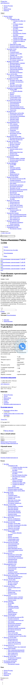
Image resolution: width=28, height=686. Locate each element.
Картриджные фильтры (16, 67)
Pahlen (5, 256)
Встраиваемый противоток (17, 138)
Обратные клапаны (15, 167)
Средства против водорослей (17, 181)
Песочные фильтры (15, 64)
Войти (2, 440)
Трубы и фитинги (11, 163)
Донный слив (13, 55)
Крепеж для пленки (15, 96)
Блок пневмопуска (15, 219)
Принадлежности (14, 174)
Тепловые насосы (14, 105)
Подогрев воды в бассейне (14, 100)
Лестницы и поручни (12, 78)
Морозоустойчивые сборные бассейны (18, 37)
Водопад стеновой (15, 144)
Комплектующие (14, 71)
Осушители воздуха (12, 208)
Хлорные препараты (15, 180)
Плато (11, 150)
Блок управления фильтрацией (18, 214)
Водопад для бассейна (13, 141)
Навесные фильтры (15, 66)
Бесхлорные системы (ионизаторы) (15, 134)
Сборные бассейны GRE (19, 39)
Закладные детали (11, 49)
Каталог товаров (8, 16)
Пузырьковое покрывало (16, 222)
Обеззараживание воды (13, 122)
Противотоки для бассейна (14, 136)
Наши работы (7, 9)
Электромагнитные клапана (17, 108)
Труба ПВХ (13, 164)
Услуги (5, 7)
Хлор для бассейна (15, 194)
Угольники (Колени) (15, 169)
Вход (2, 679)
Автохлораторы (14, 128)
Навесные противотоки (16, 139)
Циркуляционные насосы (16, 106)
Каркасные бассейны (15, 44)
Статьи (5, 401)
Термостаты (13, 110)
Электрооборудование (13, 213)
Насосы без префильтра (16, 77)
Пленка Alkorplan (17, 91)
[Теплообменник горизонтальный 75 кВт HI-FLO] (14, 261)
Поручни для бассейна (16, 85)
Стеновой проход (14, 52)
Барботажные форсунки (16, 152)
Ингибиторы (13, 192)
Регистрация (12, 442)
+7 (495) (5, 233)
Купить (3, 311)
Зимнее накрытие (14, 224)
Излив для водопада (15, 142)
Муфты (12, 171)
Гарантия (6, 402)
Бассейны (9, 17)
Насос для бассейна (12, 74)
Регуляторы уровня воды (16, 60)
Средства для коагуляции (16, 196)
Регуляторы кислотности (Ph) (18, 178)
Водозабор (13, 50)
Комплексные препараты (16, 185)
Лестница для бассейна (16, 80)
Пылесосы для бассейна (13, 200)
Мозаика (12, 92)
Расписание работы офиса (11, 410)
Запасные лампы (14, 119)
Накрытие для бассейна (13, 221)
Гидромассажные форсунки (17, 160)
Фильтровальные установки (17, 63)
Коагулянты (13, 183)
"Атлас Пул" (4, 419)
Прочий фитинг (14, 175)
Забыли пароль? (5, 442)
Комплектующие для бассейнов (18, 47)
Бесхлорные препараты (16, 186)
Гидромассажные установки (17, 158)
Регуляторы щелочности (16, 191)
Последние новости (7, 407)
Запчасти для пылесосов (16, 206)
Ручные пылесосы (15, 203)
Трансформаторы (14, 117)
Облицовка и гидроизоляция (14, 88)
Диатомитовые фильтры (16, 69)
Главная (6, 247)
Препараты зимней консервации (18, 189)
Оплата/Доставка (8, 5)
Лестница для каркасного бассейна (17, 525)
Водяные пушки (14, 146)
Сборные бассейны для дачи (19, 467)
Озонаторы (13, 130)
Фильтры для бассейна (13, 61)
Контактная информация (8, 377)
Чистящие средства (15, 188)
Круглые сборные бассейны (17, 30)
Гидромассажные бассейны (17, 46)
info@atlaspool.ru (5, 3)
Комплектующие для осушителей (15, 210)
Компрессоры (13, 153)
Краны (12, 166)
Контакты (6, 10)
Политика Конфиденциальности (9, 443)
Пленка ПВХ (13, 89)
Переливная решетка (15, 58)
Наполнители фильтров (16, 72)
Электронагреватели (15, 102)
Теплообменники (14, 103)
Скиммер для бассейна (16, 53)
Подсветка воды (11, 111)
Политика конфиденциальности (12, 404)
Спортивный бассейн (12, 227)
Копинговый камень (15, 99)
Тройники (12, 172)
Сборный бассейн (14, 19)
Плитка (12, 94)
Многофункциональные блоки (18, 216)
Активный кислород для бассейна (17, 636)
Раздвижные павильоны (13, 225)
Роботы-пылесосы (15, 202)
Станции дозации (14, 131)
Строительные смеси (15, 97)
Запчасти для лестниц (16, 86)
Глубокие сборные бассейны (18, 24)
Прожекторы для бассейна (17, 113)
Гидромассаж (10, 156)
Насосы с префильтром (16, 75)
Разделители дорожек (15, 228)
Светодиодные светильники (17, 116)
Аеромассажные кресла (16, 149)
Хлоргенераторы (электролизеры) (14, 126)
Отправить (3, 453)
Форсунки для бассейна (16, 56)
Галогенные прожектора (16, 114)
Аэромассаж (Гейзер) (12, 147)
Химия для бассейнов (12, 177)
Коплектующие (14, 161)
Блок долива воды (15, 217)
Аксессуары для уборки (16, 205)
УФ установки (14, 124)
